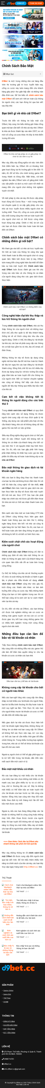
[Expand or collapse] (40, 74)
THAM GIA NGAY (36, 3)
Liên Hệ (26, 1084)
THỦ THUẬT (20, 891)
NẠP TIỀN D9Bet (9, 1029)
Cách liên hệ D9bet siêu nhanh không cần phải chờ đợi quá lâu (21, 842)
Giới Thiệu (27, 1083)
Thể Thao (6, 998)
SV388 (5, 1002)
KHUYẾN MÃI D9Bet (10, 1025)
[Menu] (3, 3)
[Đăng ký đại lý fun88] (22, 14)
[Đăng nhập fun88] (22, 55)
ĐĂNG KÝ (20, 3)
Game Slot (7, 994)
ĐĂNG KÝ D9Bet (9, 1021)
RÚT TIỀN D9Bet (9, 1033)
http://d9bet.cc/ (31, 867)
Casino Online (8, 990)
